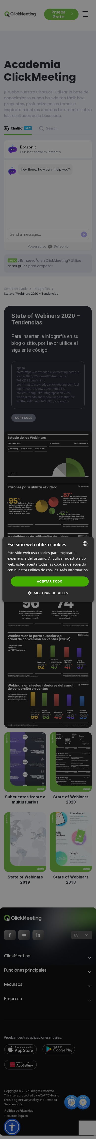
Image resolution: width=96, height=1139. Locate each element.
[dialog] (48, 569)
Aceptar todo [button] (50, 581)
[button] (48, 593)
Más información (74, 570)
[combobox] (84, 543)
